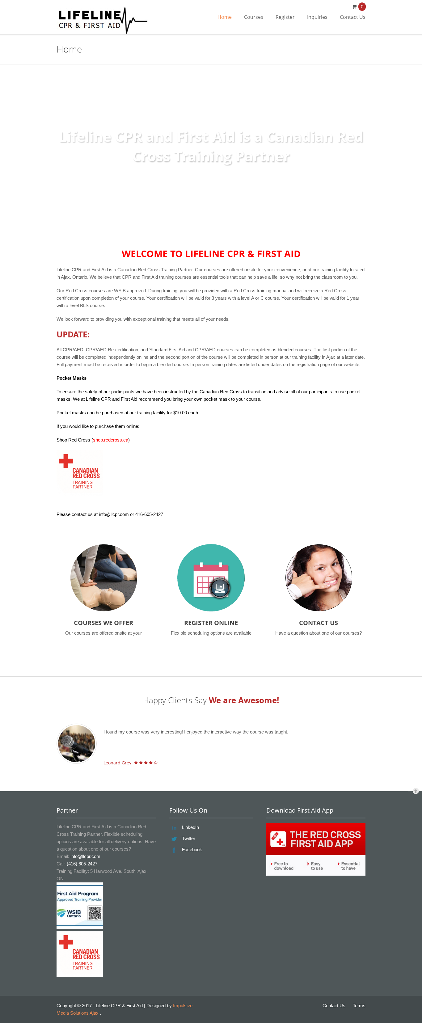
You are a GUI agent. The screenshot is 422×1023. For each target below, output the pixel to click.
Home (224, 17)
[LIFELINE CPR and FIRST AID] (103, 20)
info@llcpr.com (85, 856)
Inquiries (317, 17)
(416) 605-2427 (82, 863)
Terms (359, 1005)
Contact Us (352, 17)
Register (285, 17)
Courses (253, 17)
